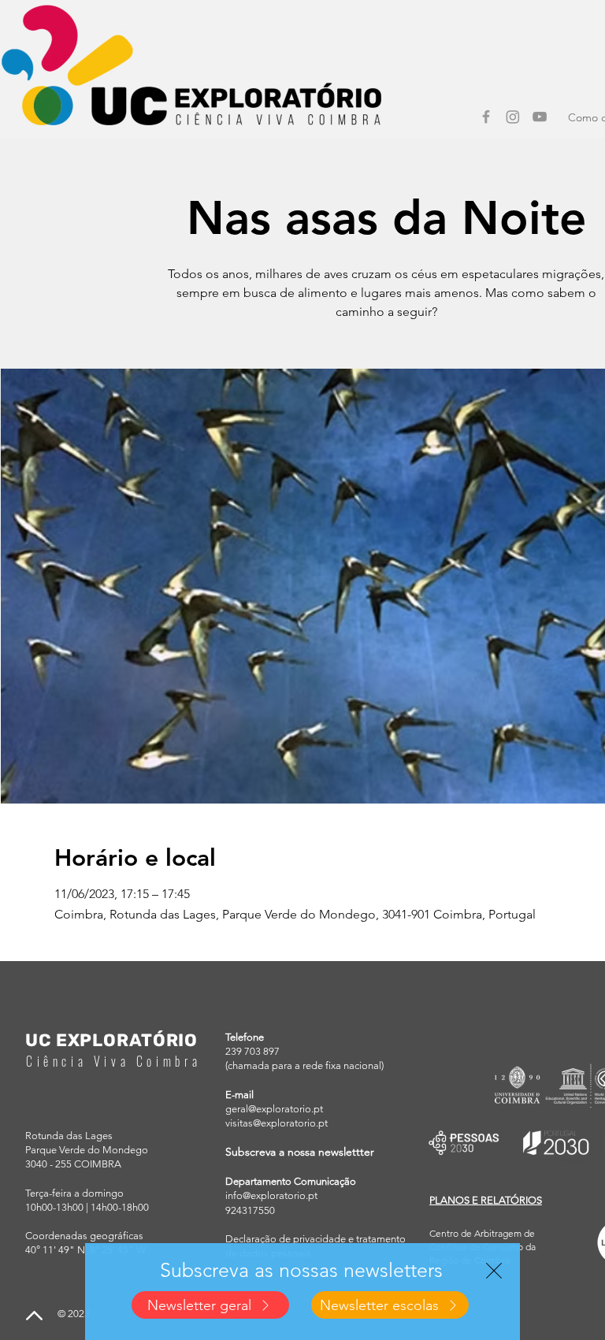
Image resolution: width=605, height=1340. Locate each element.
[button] (494, 1271)
